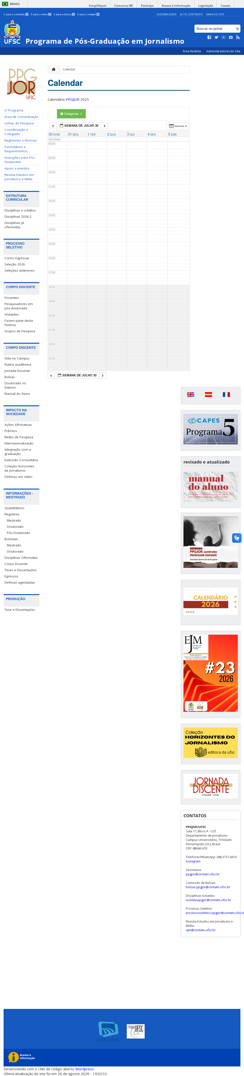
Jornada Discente (17, 371)
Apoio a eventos (17, 168)
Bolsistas (11, 539)
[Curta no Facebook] (209, 37)
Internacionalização (19, 443)
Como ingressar (17, 258)
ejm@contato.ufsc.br (201, 930)
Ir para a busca (64, 14)
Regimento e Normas (21, 140)
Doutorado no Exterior (15, 385)
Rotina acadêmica (18, 364)
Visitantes (12, 314)
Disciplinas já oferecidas (14, 225)
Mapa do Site (215, 14)
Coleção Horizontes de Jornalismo (19, 468)
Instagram (193, 861)
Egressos (11, 576)
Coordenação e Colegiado (16, 131)
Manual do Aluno (17, 393)
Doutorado (15, 526)
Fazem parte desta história (19, 322)
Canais (225, 6)
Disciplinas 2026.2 (18, 216)
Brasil (15, 4)
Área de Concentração (21, 117)
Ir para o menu (41, 14)
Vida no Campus (17, 358)
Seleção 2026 (15, 264)
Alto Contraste (191, 14)
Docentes (12, 297)
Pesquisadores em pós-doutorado (19, 306)
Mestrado (14, 520)
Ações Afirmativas (18, 424)
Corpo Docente (16, 564)
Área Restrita (192, 51)
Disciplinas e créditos (20, 210)
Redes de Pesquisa (19, 437)
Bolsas (10, 377)
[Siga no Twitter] (217, 37)
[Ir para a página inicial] (52, 69)
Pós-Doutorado (18, 533)
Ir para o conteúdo (16, 14)
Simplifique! (97, 6)
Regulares (12, 514)
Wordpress (84, 1068)
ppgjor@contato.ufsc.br (203, 874)
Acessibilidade (167, 14)
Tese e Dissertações (20, 609)
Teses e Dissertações (21, 570)
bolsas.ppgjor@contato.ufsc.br (208, 887)
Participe (147, 6)
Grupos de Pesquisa (20, 331)
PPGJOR (72, 99)
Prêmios (11, 431)
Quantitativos (15, 508)
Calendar (69, 69)
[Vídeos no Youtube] (224, 37)
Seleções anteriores (20, 270)
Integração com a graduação (18, 451)
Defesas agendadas (20, 582)
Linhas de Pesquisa (19, 123)
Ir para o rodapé (88, 14)
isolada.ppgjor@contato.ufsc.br (208, 900)
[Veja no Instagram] (231, 37)
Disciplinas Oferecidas (21, 557)
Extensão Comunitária (21, 460)
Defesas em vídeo (18, 477)
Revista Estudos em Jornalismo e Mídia (19, 177)
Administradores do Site (223, 51)
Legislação (205, 6)
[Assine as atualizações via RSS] (238, 37)
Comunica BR (123, 6)
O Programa (14, 110)
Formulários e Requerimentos (16, 149)
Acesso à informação (176, 6)
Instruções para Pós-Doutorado (20, 159)
